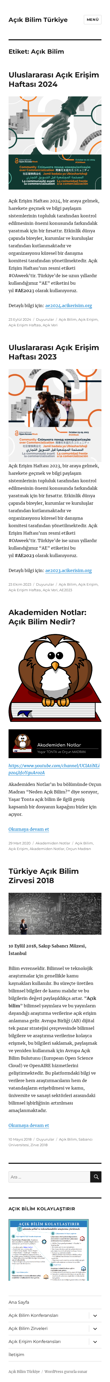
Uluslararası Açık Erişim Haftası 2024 (54, 79)
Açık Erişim (88, 319)
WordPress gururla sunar (66, 1371)
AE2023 (65, 590)
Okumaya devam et (29, 829)
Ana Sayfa (19, 1302)
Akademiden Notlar (53, 843)
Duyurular (45, 319)
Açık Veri (50, 325)
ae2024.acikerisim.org (68, 305)
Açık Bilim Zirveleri (28, 1328)
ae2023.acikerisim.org (68, 570)
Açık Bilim (68, 319)
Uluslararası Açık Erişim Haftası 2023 (54, 352)
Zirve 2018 (39, 1145)
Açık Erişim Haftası (25, 325)
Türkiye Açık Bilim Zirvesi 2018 (44, 876)
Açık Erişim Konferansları (35, 1341)
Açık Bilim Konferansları (33, 1315)
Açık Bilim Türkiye (38, 20)
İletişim (16, 1354)
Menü (93, 19)
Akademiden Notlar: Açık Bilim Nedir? (47, 617)
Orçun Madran (78, 849)
